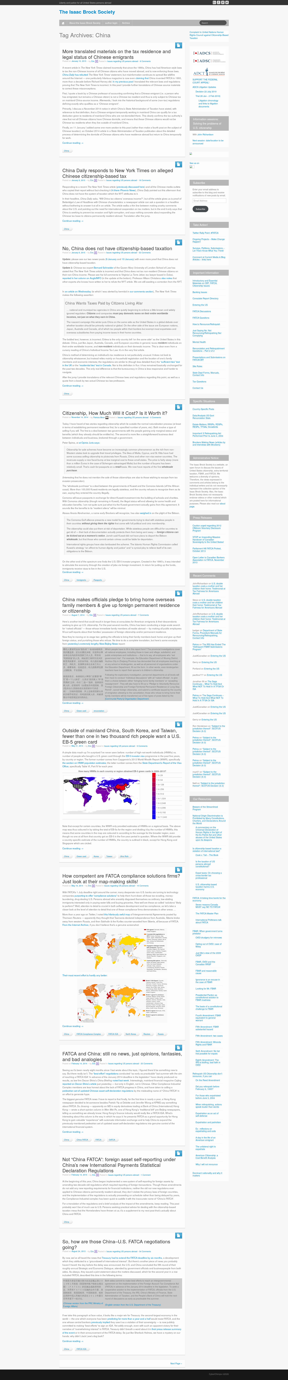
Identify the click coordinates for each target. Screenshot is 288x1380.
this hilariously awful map (117, 914)
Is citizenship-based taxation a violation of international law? (207, 849)
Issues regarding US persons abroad (122, 61)
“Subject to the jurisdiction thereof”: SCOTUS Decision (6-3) (209, 728)
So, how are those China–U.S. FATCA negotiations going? (116, 1244)
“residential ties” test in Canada (95, 365)
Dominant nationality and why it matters (207, 1174)
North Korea (131, 1034)
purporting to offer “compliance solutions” (96, 895)
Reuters (147, 1034)
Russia (161, 1034)
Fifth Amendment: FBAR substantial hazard (207, 1028)
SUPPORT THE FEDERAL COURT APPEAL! (205, 81)
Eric (92, 61)
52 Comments (145, 252)
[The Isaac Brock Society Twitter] (227, 2)
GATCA (112, 1139)
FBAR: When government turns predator (207, 932)
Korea (96, 856)
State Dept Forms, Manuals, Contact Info (206, 374)
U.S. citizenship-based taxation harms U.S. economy (206, 887)
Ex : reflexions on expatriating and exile (206, 1130)
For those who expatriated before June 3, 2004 (208, 1096)
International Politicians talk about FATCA (208, 921)
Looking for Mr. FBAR (206, 988)
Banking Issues (200, 292)
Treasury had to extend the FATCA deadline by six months (132, 1257)
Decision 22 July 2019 (206, 91)
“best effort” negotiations (105, 1073)
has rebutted (75, 74)
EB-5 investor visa (135, 756)
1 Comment (146, 1175)
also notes (166, 278)
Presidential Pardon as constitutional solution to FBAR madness (207, 997)
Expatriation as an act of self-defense (207, 1114)
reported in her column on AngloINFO (81, 278)
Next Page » (176, 1363)
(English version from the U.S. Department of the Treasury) (133, 1304)
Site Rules (197, 366)
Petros (196, 644)
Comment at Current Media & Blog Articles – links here (209, 258)
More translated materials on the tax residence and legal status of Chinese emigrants (116, 54)
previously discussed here (130, 186)
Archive (126, 22)
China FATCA (82, 1139)
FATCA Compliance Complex (89, 1034)
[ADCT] (209, 70)
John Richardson (205, 134)
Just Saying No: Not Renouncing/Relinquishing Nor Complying (207, 333)
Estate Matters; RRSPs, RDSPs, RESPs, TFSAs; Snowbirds (208, 425)
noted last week (121, 1080)
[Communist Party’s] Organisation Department (127, 698)
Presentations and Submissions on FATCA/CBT (209, 358)
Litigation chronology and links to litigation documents (208, 103)
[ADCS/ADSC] (209, 56)
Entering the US (200, 304)
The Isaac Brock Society (87, 11)
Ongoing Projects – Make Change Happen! (209, 240)
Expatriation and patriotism (208, 1122)
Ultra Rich (124, 856)
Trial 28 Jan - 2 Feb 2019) (208, 95)
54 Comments (145, 1251)
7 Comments (143, 615)
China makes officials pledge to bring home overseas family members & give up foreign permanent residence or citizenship (121, 605)
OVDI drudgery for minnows (209, 937)
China (66, 150)
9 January (111, 259)
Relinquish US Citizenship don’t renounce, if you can (207, 1075)
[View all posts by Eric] (96, 61)
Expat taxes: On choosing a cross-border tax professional (209, 875)
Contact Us (198, 387)
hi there (123, 190)
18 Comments (145, 180)
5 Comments (155, 417)
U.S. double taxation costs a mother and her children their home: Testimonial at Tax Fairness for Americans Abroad (209, 588)
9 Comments (142, 746)
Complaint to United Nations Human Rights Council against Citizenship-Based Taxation (209, 35)
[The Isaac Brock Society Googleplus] (214, 2)
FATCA (98, 1139)
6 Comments (145, 61)
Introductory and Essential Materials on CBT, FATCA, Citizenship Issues (205, 283)
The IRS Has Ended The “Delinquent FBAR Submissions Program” (209, 647)
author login (111, 22)
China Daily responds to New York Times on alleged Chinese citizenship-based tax (117, 173)
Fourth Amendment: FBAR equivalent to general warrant (208, 1018)
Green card (81, 710)
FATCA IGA (113, 1034)
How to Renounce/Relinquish (206, 324)
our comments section (141, 291)
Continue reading (72, 142)
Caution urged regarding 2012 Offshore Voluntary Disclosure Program (207, 528)
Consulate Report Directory (205, 298)
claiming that (142, 78)
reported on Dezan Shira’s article (79, 1083)
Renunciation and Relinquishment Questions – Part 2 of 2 (209, 349)
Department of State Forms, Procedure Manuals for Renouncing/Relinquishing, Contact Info (207, 634)
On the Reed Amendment (208, 1080)
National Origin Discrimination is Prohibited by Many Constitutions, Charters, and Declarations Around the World (209, 819)
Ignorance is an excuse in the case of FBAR (208, 981)
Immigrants (81, 580)
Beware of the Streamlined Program (205, 808)
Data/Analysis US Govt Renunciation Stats (203, 416)
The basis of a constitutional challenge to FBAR (209, 1007)
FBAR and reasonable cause (206, 972)
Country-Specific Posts (203, 409)
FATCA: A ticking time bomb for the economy (209, 899)
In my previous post (123, 81)
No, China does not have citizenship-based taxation (117, 248)
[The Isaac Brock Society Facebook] (218, 2)
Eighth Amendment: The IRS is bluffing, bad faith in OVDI (208, 1062)
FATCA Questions (201, 317)
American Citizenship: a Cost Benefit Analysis (207, 1156)
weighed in (145, 513)
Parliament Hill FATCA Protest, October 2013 (207, 549)
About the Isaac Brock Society (84, 22)
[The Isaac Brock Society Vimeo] (223, 2)
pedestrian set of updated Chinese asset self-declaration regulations (97, 1090)
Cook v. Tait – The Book (207, 854)
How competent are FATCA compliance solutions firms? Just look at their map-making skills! (121, 878)
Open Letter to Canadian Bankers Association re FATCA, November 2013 (209, 560)
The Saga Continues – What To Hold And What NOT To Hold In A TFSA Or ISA (208, 685)
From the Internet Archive (75, 924)
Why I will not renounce (207, 1164)
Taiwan (109, 856)
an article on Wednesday (78, 291)
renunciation (99, 710)
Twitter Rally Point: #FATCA (205, 232)
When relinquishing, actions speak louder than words (209, 1105)
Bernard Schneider (103, 267)
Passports (98, 580)
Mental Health (199, 341)
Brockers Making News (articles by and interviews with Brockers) (209, 443)
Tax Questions (199, 381)
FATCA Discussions (202, 311)
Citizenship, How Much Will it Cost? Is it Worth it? (114, 412)
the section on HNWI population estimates (84, 762)
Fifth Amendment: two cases (209, 1035)
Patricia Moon (99, 417)
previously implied (100, 1322)
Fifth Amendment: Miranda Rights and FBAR (208, 1043)
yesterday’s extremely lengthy (93, 643)
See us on (194, 163)
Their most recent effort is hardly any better (84, 975)
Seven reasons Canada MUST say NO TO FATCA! (208, 906)
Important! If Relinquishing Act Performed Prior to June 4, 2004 (208, 434)
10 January (128, 259)
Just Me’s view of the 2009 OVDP (208, 954)
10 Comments (142, 885)
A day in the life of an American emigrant (206, 1139)
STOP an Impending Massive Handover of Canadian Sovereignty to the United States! (208, 540)
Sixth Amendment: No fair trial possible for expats (208, 1052)
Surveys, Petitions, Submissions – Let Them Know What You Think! (209, 249)
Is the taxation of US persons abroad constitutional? (205, 864)
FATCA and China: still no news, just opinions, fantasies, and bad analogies (122, 1056)
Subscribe (200, 208)
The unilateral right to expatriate (206, 1147)
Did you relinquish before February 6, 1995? (207, 1087)
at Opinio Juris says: (89, 442)
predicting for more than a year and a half (129, 1318)
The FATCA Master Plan (207, 913)
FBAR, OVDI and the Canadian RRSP (205, 963)
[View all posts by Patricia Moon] (106, 417)
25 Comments (147, 1063)
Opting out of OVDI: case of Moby (209, 945)
